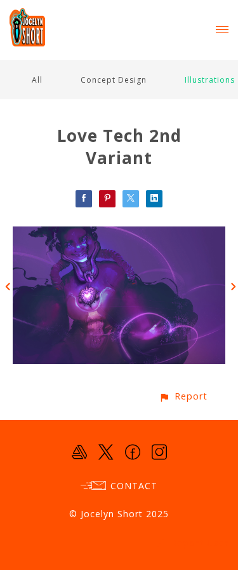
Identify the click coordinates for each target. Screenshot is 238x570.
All (37, 79)
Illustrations (210, 79)
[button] (183, 396)
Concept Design (114, 79)
